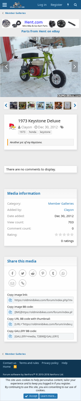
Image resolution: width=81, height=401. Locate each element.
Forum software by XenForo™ (33, 374)
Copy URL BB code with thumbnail (28, 319)
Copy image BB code (20, 307)
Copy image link (17, 294)
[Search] (75, 5)
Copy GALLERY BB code (21, 331)
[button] (5, 5)
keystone (45, 132)
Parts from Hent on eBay (40, 31)
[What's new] (68, 5)
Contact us (9, 363)
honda (32, 132)
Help (65, 363)
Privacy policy (50, 363)
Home (7, 366)
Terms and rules (29, 363)
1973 (22, 132)
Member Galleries (61, 203)
